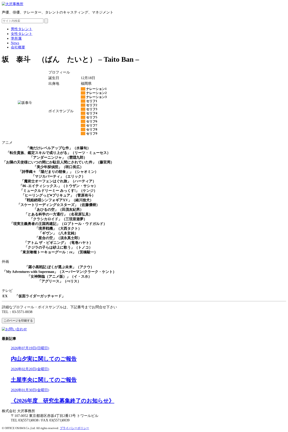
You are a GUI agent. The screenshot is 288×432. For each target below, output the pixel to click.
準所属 (16, 38)
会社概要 (18, 47)
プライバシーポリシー (74, 428)
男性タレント (21, 29)
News (15, 43)
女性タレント (21, 34)
